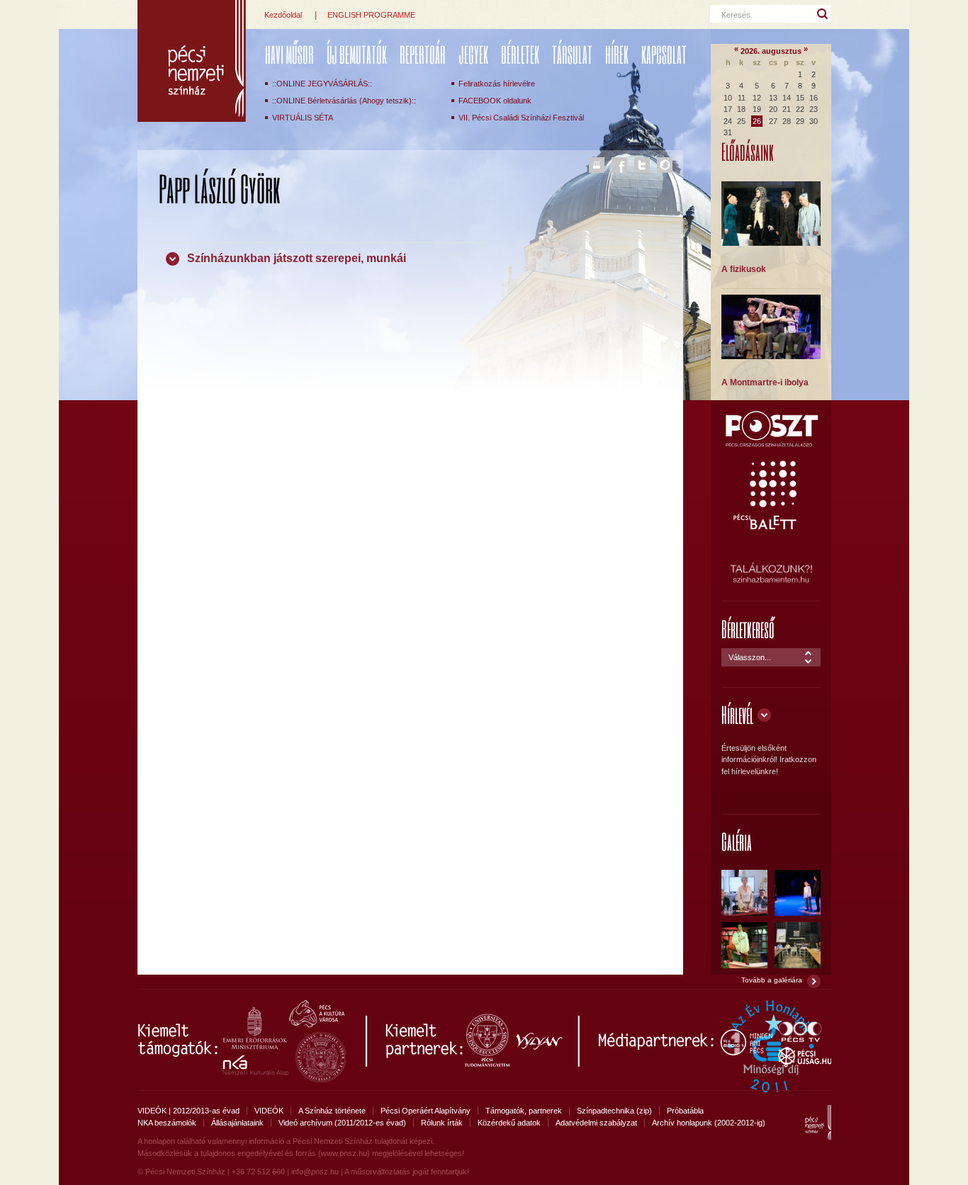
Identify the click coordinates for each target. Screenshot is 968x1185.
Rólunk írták (442, 1122)
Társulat (572, 54)
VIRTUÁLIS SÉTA (302, 117)
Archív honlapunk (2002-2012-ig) (708, 1122)
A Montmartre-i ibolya (765, 382)
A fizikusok (743, 269)
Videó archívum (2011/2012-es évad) (342, 1122)
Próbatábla (685, 1110)
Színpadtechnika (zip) (614, 1110)
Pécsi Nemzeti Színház (191, 61)
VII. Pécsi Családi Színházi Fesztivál (521, 117)
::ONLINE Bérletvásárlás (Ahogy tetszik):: (344, 100)
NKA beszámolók (166, 1122)
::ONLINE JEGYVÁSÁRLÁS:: (322, 83)
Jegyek (473, 54)
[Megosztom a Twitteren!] (642, 165)
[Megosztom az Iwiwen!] (664, 165)
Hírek (617, 54)
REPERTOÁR (423, 54)
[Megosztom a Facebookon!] (619, 165)
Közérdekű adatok (509, 1122)
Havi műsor (289, 54)
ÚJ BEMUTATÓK (357, 54)
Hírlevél (737, 714)
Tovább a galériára (771, 980)
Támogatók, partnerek (523, 1110)
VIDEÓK (268, 1110)
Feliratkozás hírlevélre (496, 83)
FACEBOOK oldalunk (494, 100)
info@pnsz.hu (315, 1171)
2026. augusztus (771, 51)
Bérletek (520, 54)
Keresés (735, 15)
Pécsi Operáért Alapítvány (426, 1110)
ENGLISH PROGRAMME (371, 15)
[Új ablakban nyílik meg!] (771, 445)
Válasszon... (749, 657)
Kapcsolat (664, 54)
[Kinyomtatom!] (596, 165)
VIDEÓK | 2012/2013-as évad (188, 1110)
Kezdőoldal (283, 15)
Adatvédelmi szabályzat (596, 1122)
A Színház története (332, 1110)
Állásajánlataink (237, 1122)
